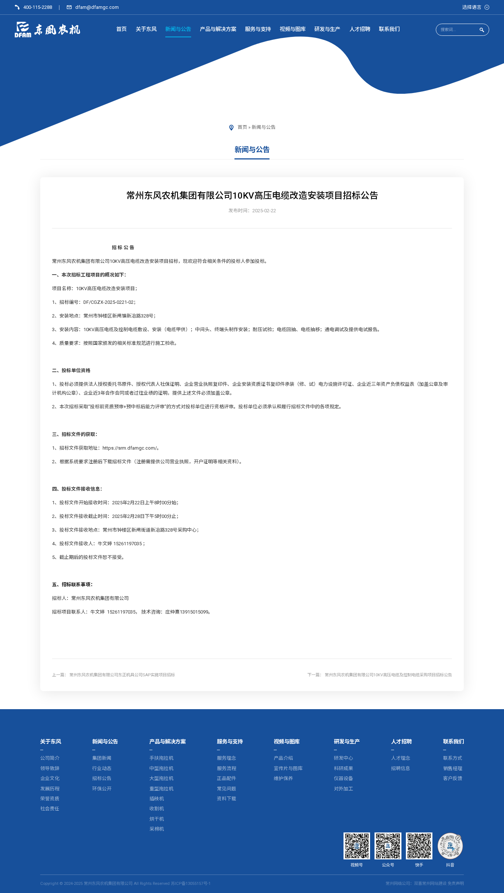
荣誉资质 (49, 798)
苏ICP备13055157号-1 (191, 883)
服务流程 (226, 768)
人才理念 (400, 758)
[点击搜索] (481, 30)
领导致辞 (49, 768)
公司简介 (49, 758)
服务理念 (226, 758)
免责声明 (456, 883)
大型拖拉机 (161, 778)
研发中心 (343, 758)
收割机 (156, 808)
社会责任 (49, 808)
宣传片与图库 (288, 768)
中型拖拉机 (161, 768)
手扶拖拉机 (161, 758)
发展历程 (49, 788)
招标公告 (101, 778)
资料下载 (226, 798)
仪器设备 (343, 778)
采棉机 (156, 829)
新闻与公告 (264, 127)
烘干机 (156, 819)
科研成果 (343, 768)
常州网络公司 (398, 883)
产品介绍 (283, 758)
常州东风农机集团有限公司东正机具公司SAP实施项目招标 (122, 674)
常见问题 (226, 788)
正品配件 (226, 778)
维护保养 (283, 778)
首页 (242, 127)
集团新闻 (101, 758)
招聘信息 (400, 768)
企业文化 (49, 778)
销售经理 (452, 768)
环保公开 (101, 788)
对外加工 (343, 788)
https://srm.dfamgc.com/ (130, 447)
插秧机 (156, 798)
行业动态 (101, 768)
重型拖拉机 (161, 788)
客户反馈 (452, 778)
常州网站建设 (434, 883)
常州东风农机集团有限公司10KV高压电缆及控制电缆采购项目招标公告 (388, 674)
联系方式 (452, 758)
